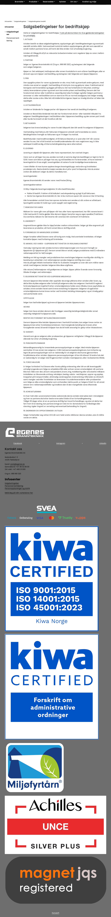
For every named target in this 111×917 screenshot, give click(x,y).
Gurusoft (55, 913)
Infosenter (9, 27)
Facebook (17, 443)
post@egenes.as (17, 464)
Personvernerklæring (14, 486)
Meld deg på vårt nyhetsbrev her (19, 493)
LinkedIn (102, 443)
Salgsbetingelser (12, 483)
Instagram (60, 443)
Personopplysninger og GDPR (17, 488)
